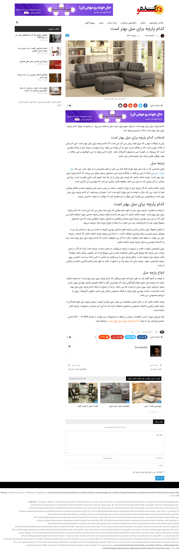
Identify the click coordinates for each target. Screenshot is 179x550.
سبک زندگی (112, 22)
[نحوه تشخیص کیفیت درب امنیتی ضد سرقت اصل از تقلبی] (55, 51)
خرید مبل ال (156, 369)
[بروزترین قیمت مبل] (146, 393)
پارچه (138, 332)
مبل (67, 35)
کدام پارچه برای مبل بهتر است (123, 321)
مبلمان (142, 22)
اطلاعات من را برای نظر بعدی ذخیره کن (147, 472)
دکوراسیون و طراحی (128, 22)
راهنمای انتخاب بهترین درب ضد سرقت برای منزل (32, 76)
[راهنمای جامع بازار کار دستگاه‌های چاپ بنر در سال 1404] (55, 38)
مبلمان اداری (56, 101)
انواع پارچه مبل (147, 332)
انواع (156, 332)
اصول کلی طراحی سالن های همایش (33, 61)
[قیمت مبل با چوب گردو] (83, 393)
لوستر (101, 22)
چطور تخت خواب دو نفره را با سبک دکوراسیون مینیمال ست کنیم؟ (33, 89)
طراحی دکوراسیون (156, 22)
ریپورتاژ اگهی (90, 22)
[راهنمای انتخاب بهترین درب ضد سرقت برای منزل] (55, 77)
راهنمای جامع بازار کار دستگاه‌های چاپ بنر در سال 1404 (31, 36)
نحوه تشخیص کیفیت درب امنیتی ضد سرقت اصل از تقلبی (32, 49)
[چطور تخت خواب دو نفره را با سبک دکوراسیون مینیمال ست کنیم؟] (55, 91)
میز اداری (33, 101)
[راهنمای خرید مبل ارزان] (115, 393)
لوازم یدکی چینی (44, 101)
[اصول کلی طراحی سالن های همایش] (55, 64)
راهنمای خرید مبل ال (77, 369)
